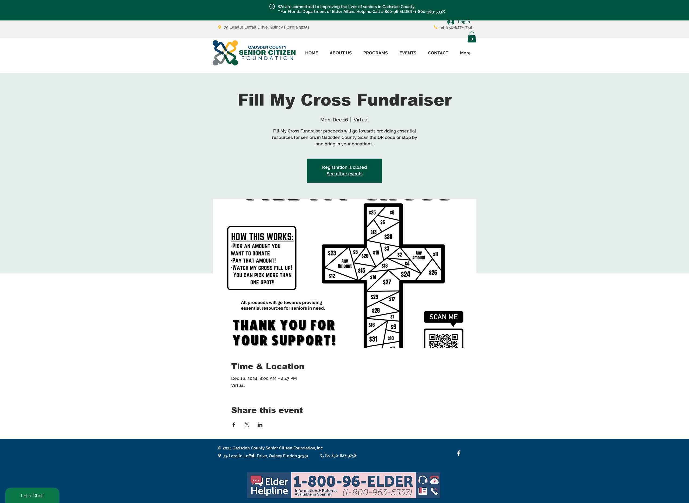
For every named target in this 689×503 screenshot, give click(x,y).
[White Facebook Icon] (459, 453)
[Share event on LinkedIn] (260, 424)
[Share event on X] (246, 424)
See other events (345, 173)
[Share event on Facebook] (233, 424)
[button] (272, 6)
